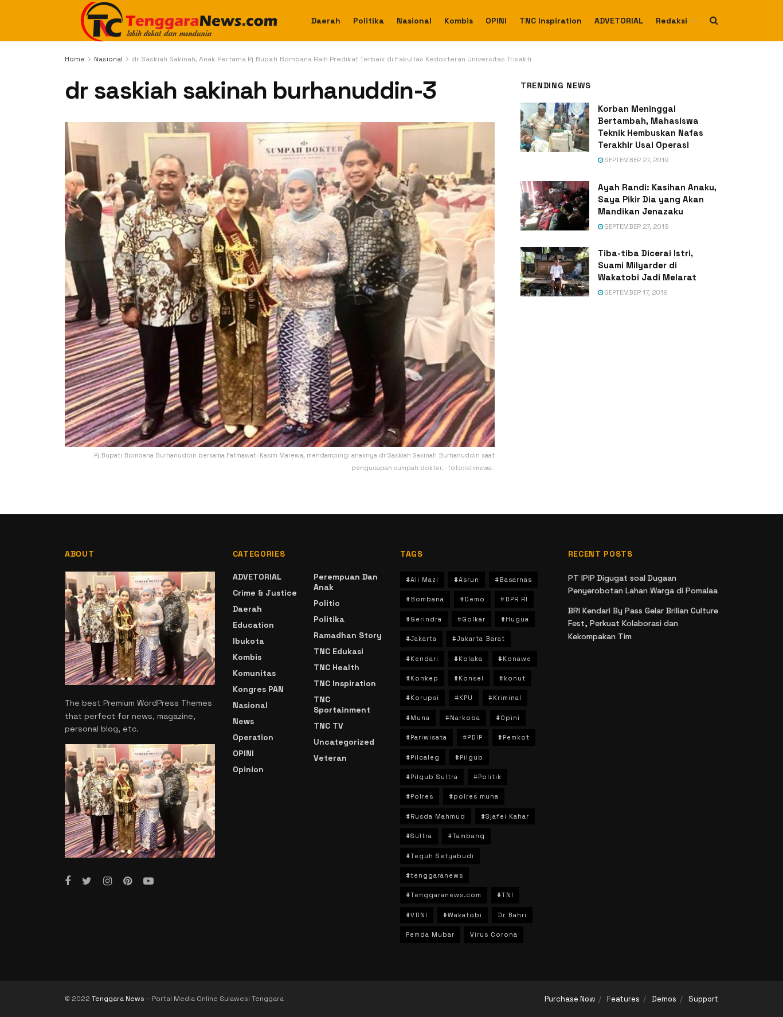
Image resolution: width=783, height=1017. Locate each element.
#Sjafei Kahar (505, 816)
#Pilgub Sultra (432, 777)
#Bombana (425, 599)
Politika (368, 20)
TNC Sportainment (342, 704)
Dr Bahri (512, 915)
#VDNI (417, 915)
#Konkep (422, 678)
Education (253, 625)
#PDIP (473, 737)
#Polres (419, 796)
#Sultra (419, 836)
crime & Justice (265, 593)
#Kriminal (505, 698)
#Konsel (469, 678)
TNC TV (328, 726)
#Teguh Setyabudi (440, 856)
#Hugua (515, 619)
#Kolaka (468, 659)
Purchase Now (570, 999)
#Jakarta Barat (478, 639)
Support (703, 999)
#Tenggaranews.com (443, 895)
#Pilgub (469, 757)
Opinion (248, 769)
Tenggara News (119, 998)
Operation (253, 737)
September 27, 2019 (636, 160)
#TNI (505, 895)
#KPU (464, 698)
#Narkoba (462, 718)
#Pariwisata (426, 737)
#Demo (472, 599)
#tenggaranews (434, 875)
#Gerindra (424, 619)
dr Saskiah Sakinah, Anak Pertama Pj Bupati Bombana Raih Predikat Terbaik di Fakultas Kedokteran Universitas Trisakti (331, 59)
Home (75, 59)
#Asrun (466, 580)
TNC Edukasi (338, 651)
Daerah (325, 20)
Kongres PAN (258, 689)
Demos (664, 999)
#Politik (487, 777)
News (243, 721)
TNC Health (336, 667)
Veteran (330, 758)
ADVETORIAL (618, 20)
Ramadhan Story (348, 635)
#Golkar (471, 619)
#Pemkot (514, 737)
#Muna (418, 718)
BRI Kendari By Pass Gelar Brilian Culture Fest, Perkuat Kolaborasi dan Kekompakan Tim (643, 623)
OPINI (496, 20)
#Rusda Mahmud (435, 816)
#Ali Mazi (422, 580)
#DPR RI (514, 599)
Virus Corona (494, 934)
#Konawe (514, 659)
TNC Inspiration (550, 20)
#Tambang (466, 836)
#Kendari (422, 659)
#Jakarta (421, 639)
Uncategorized (344, 742)
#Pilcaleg (423, 757)
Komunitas (254, 673)
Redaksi (671, 20)
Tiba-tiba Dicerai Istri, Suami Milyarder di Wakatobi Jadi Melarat (647, 265)
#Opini (508, 718)
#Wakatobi (462, 915)
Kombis (458, 20)
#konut (512, 678)
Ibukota (248, 641)
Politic (327, 603)
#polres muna (474, 796)
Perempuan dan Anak (346, 582)
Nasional (414, 20)
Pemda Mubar (430, 934)
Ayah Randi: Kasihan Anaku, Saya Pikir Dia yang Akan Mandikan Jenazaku (657, 199)
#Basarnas (513, 580)
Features (623, 999)
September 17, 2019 (635, 292)
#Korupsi (422, 698)
